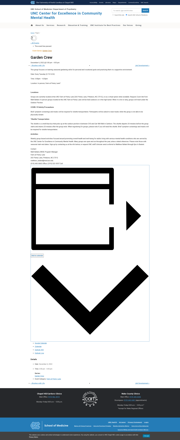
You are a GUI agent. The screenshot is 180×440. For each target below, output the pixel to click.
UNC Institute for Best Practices (105, 25)
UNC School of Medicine (41, 9)
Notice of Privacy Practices (82, 426)
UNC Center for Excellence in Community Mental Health (66, 15)
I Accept (146, 436)
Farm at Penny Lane (54, 379)
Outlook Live (39, 353)
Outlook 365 (39, 350)
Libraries (108, 2)
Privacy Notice (33, 437)
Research (61, 25)
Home (31, 25)
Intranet (122, 422)
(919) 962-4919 (54, 397)
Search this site (119, 15)
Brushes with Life (38, 66)
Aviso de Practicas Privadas (102, 426)
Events (101, 2)
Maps (114, 2)
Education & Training (78, 25)
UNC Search (144, 2)
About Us (40, 25)
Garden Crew (39, 376)
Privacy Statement (135, 422)
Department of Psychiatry (64, 9)
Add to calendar (37, 256)
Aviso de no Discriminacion (140, 426)
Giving (138, 25)
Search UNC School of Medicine (138, 15)
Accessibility (93, 2)
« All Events (35, 43)
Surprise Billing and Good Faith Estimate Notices (133, 429)
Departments (122, 2)
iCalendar (38, 347)
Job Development (142, 66)
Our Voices (128, 25)
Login (146, 422)
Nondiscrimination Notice (121, 426)
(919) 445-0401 (130, 400)
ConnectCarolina (133, 2)
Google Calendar (41, 343)
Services (50, 25)
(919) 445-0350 (135, 397)
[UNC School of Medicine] (49, 425)
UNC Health (112, 422)
